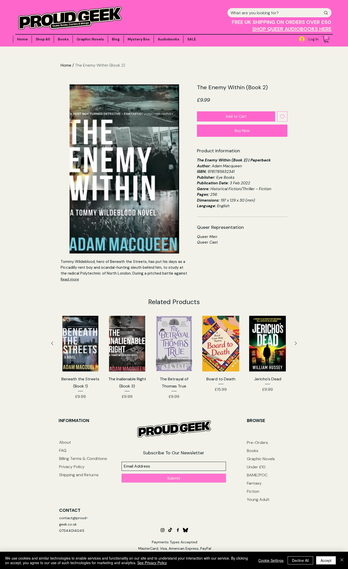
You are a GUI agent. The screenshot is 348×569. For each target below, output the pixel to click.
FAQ (62, 450)
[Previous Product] (52, 343)
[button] (326, 39)
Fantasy (254, 483)
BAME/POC (257, 475)
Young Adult (258, 499)
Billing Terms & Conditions (83, 458)
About (65, 442)
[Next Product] (296, 343)
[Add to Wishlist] (282, 116)
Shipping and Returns (79, 474)
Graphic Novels (261, 458)
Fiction (253, 491)
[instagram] (162, 530)
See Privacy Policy (152, 562)
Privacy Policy (72, 466)
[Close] (342, 560)
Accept (325, 560)
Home (66, 65)
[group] (174, 358)
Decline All (300, 560)
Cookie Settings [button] (271, 560)
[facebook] (177, 530)
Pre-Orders (257, 442)
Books (252, 450)
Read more (70, 279)
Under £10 (256, 467)
